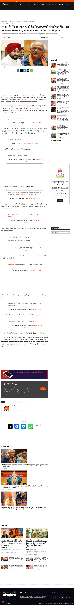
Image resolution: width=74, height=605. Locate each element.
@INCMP (14, 139)
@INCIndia (11, 264)
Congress (8, 401)
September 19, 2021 (34, 123)
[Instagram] (65, 1)
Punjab (12, 401)
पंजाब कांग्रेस (23, 401)
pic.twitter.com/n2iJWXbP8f (15, 119)
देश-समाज (3, 537)
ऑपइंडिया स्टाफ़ (44, 37)
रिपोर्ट (7, 23)
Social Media (17, 401)
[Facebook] (63, 1)
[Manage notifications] (3, 602)
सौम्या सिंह (27, 549)
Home (2, 21)
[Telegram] (24, 70)
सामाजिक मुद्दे (28, 537)
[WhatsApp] (70, 1)
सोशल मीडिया (28, 401)
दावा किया (10, 97)
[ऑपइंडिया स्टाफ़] (6, 409)
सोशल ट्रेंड (6, 21)
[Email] (28, 70)
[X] (68, 1)
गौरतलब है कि (5, 337)
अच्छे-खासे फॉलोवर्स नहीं (28, 99)
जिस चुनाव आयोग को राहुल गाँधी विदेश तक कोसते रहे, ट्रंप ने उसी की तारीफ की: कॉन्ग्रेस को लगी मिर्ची (16, 567)
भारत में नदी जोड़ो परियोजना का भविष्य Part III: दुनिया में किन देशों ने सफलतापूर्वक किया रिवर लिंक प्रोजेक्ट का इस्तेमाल (63, 135)
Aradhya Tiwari (4, 547)
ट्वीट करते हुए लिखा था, (34, 108)
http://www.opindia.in (15, 408)
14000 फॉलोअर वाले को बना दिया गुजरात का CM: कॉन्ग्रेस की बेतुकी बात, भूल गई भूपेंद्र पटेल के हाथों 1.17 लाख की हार (24, 465)
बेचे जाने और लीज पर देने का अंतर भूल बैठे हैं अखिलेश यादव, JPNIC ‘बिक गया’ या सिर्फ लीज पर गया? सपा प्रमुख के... (11, 543)
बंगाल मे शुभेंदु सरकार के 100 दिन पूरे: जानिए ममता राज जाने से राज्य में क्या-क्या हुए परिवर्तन (40, 567)
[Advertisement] (27, 576)
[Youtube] (72, 1)
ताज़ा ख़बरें (54, 60)
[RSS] (67, 1)
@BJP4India (25, 321)
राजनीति (3, 23)
